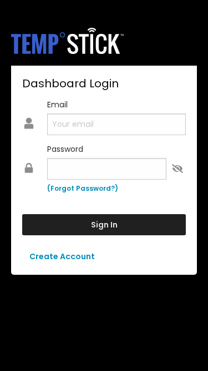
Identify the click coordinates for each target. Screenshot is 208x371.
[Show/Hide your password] (177, 169)
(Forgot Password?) (82, 188)
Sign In (104, 224)
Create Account (62, 256)
